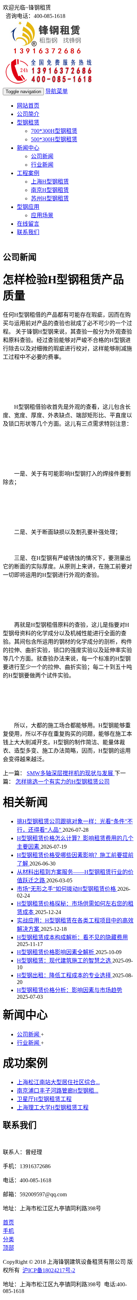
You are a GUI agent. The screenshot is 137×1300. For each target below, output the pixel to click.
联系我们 (28, 232)
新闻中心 (28, 148)
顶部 (8, 1248)
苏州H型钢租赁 (50, 198)
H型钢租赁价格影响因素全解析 (56, 952)
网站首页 (28, 106)
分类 (8, 1239)
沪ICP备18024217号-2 (48, 1270)
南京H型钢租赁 (50, 190)
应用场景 (42, 215)
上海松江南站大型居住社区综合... (58, 1082)
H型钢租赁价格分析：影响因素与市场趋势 (69, 990)
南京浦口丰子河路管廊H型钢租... (57, 1091)
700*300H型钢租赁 (54, 131)
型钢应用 (28, 207)
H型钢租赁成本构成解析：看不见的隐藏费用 (72, 937)
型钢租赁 (28, 123)
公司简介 (28, 114)
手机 (8, 1231)
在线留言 (28, 224)
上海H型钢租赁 (50, 182)
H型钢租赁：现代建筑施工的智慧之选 (64, 961)
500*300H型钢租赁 (54, 139)
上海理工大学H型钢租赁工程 (53, 1108)
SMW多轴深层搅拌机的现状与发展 (71, 773)
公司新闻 (42, 156)
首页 (8, 1222)
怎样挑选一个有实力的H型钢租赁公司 (62, 782)
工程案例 (28, 173)
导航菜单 (56, 91)
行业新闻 (42, 165)
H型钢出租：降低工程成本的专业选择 (64, 975)
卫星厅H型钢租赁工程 (44, 1099)
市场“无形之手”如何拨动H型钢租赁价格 (67, 889)
